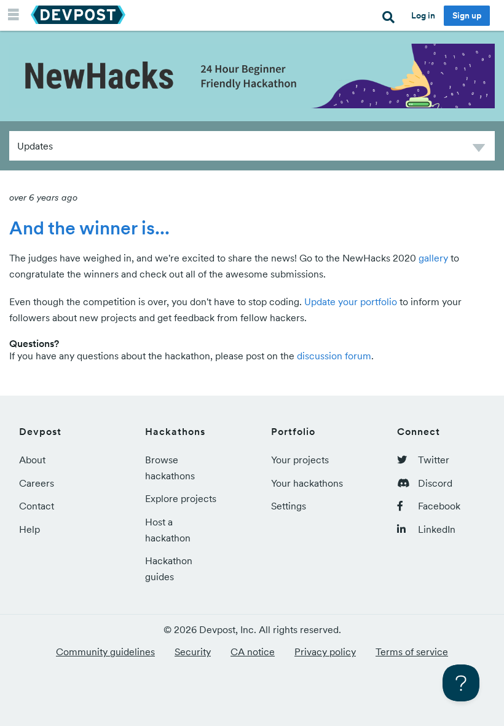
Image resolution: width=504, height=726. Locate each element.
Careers (36, 483)
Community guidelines (105, 651)
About (32, 459)
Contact (36, 506)
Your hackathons (307, 483)
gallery (433, 258)
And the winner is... (89, 227)
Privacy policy (325, 651)
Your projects (300, 459)
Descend (479, 150)
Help (29, 529)
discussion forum (334, 355)
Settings (288, 506)
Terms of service (412, 651)
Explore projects (180, 498)
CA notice (252, 651)
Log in (423, 15)
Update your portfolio (350, 301)
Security (193, 651)
